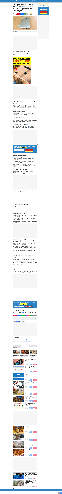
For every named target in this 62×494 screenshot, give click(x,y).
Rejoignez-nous (28, 306)
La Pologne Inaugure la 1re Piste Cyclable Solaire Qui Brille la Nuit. (31, 474)
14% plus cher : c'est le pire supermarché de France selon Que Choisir (17, 355)
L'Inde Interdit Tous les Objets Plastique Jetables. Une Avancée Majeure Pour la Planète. (30, 482)
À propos (46, 1)
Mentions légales (30, 489)
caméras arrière (26, 126)
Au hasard (43, 1)
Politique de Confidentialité (36, 489)
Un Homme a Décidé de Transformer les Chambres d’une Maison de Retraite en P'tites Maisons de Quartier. (30, 443)
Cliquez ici (22, 312)
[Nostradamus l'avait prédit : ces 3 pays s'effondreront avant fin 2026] (25, 351)
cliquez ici (14, 313)
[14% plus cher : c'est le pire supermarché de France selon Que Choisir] (17, 351)
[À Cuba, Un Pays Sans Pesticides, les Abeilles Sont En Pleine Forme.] (18, 398)
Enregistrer (35, 364)
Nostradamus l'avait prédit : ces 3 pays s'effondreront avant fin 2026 (25, 355)
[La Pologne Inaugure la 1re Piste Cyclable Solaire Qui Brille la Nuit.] (18, 476)
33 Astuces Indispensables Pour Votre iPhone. (31, 360)
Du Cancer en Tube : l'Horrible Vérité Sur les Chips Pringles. (30, 389)
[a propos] (46, 0)
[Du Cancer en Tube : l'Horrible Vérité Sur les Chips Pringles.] (18, 391)
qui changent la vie (43, 5)
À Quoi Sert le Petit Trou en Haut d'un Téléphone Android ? (22, 339)
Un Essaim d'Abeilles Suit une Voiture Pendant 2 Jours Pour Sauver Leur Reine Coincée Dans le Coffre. (30, 435)
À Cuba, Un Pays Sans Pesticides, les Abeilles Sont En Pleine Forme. (31, 397)
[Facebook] (19, 315)
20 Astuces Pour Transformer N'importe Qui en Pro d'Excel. (30, 367)
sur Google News (19, 321)
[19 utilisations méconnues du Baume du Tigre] (18, 429)
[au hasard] (43, 0)
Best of (16, 1)
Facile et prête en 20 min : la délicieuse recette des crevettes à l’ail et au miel (30, 450)
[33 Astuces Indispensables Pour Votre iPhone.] (18, 362)
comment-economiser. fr (30, 1)
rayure (35, 119)
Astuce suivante (33, 346)
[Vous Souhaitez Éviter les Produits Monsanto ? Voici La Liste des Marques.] (18, 384)
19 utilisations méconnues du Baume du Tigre (30, 427)
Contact (26, 489)
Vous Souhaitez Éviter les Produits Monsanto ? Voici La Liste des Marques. (30, 382)
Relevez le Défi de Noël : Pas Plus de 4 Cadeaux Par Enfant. (30, 404)
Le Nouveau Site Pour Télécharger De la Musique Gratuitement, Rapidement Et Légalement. (30, 375)
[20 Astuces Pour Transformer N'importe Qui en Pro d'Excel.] (18, 369)
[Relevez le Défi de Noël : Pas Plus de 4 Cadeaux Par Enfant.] (18, 405)
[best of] (16, 0)
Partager (31, 364)
